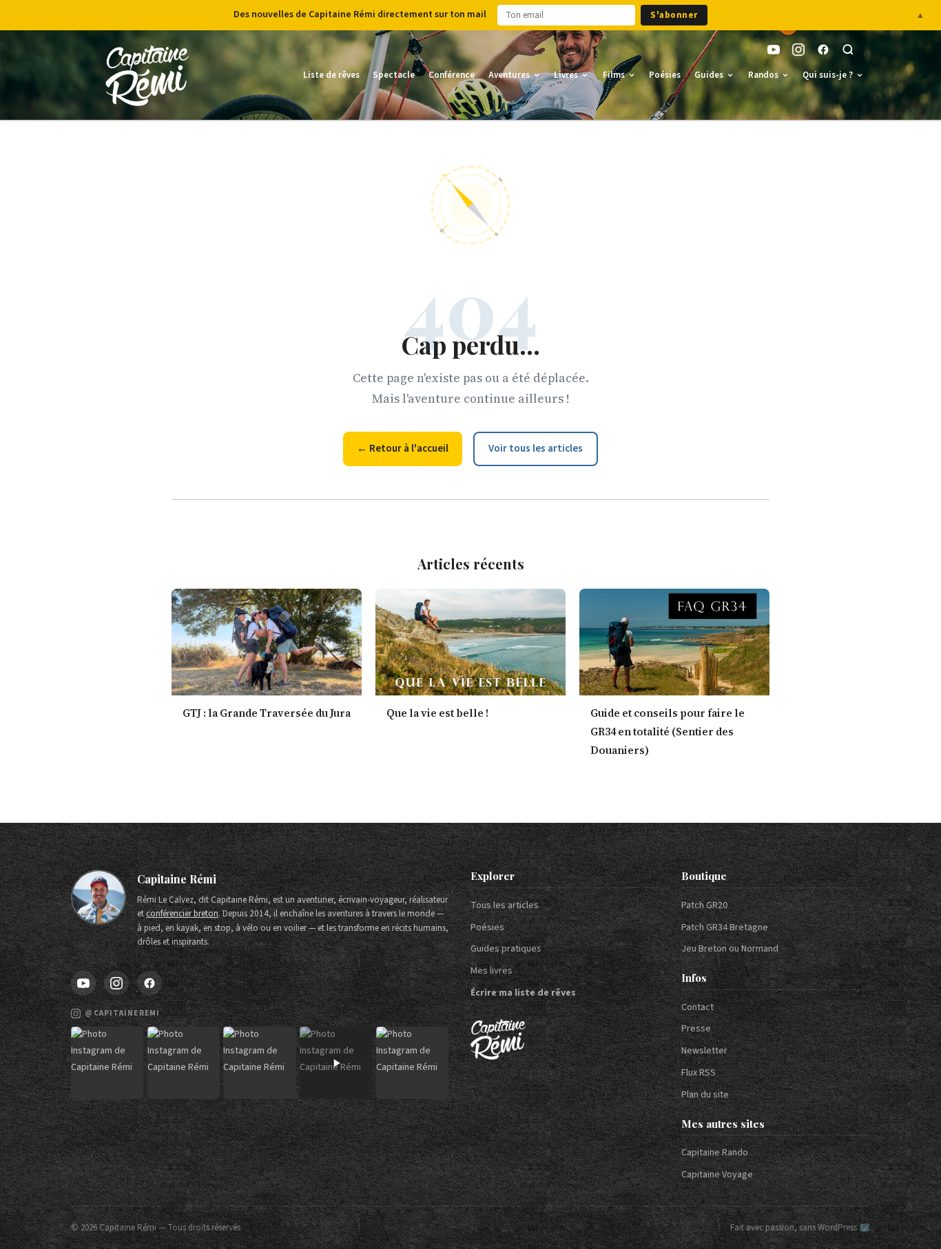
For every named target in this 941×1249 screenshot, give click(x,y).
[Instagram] (798, 50)
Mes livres (491, 971)
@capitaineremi (122, 1013)
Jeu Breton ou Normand (729, 949)
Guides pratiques (505, 949)
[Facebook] (823, 50)
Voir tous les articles (535, 448)
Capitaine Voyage (717, 1175)
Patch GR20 (704, 905)
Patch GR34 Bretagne (724, 927)
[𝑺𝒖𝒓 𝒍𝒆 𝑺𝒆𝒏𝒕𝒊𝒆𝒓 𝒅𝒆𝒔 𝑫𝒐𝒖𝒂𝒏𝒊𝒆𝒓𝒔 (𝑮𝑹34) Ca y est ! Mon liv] (183, 1063)
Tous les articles (504, 905)
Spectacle (394, 75)
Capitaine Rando (714, 1152)
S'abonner (674, 15)
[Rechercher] (848, 50)
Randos (763, 75)
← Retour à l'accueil (402, 448)
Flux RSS (698, 1073)
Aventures (509, 75)
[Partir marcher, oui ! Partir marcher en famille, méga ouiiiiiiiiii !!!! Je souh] (336, 1063)
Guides (708, 75)
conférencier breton (182, 913)
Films (614, 75)
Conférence (451, 75)
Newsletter (704, 1051)
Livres (566, 75)
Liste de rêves (331, 75)
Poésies (665, 75)
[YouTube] (774, 50)
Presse (696, 1029)
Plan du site (705, 1095)
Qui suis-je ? (828, 75)
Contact (697, 1007)
